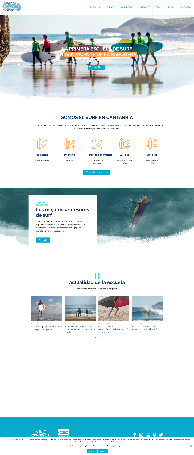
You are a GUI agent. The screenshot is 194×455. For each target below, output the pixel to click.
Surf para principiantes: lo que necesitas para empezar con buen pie (80, 329)
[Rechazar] (191, 446)
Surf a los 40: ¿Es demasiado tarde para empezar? (46, 328)
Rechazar (103, 451)
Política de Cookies (117, 442)
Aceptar (91, 451)
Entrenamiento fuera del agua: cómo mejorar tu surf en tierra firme (112, 329)
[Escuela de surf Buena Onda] (11, 7)
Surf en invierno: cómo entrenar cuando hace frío (146, 328)
